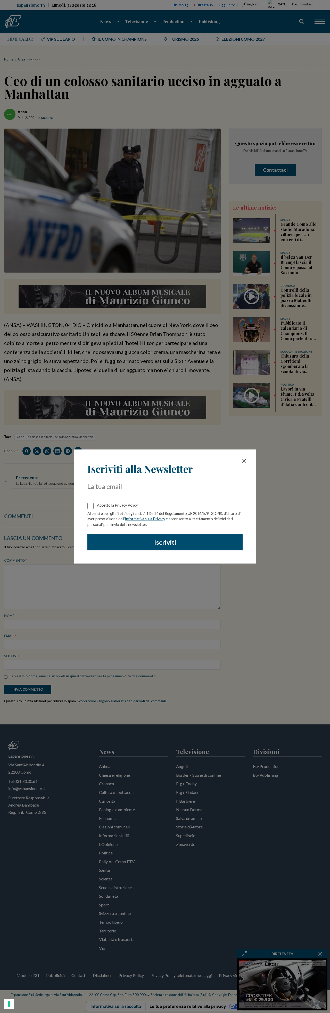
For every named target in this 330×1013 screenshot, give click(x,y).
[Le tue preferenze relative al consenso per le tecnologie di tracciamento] (9, 1004)
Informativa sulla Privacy (145, 519)
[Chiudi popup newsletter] (244, 461)
